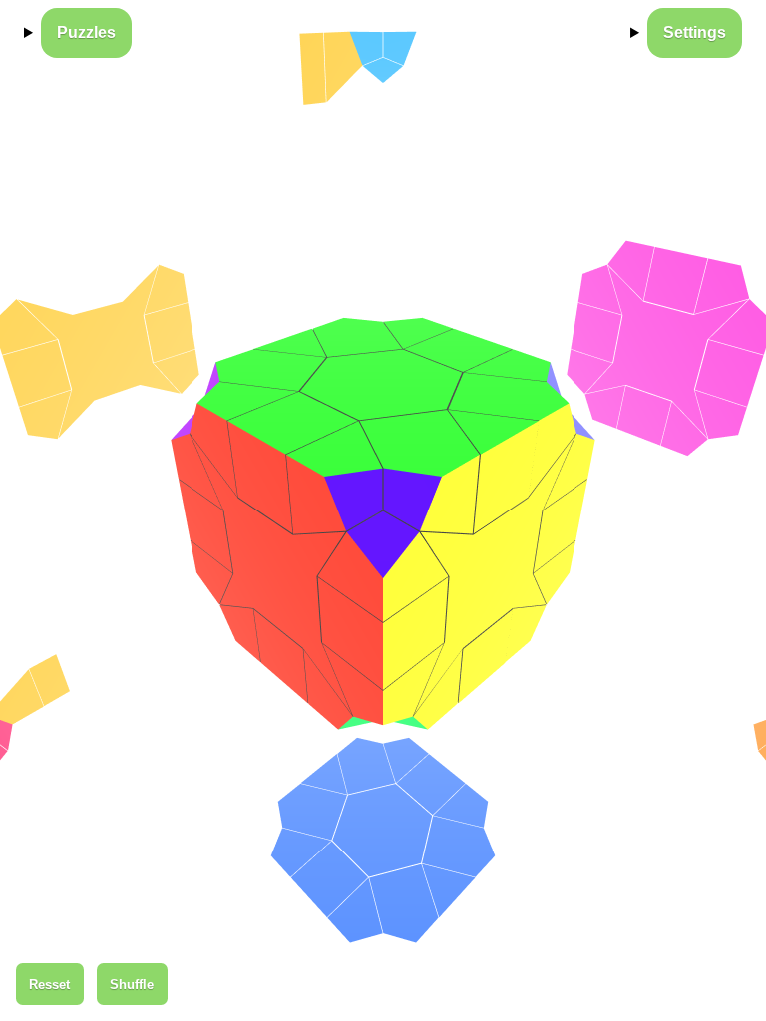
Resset (49, 984)
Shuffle (132, 984)
